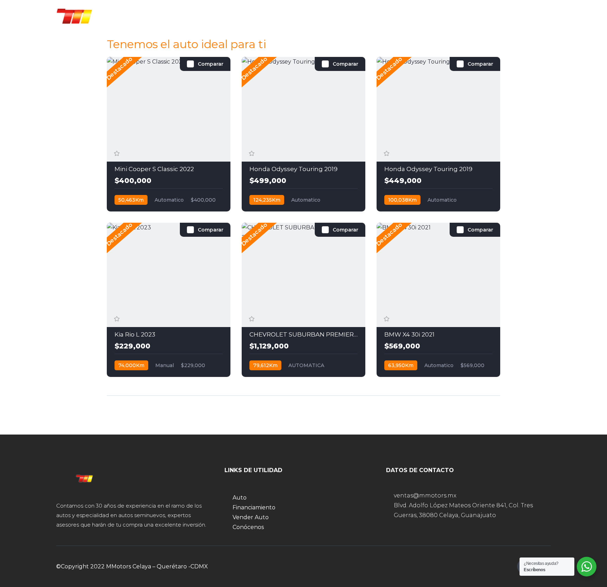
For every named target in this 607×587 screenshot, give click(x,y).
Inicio (171, 15)
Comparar (210, 64)
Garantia (397, 15)
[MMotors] (76, 16)
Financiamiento (286, 15)
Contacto (441, 15)
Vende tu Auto (347, 15)
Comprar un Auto (221, 15)
